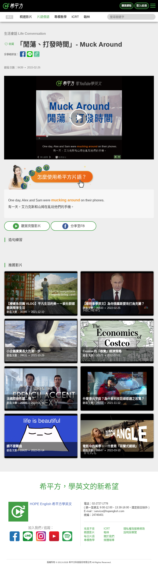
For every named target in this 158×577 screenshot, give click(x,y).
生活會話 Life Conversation (25, 33)
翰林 (87, 16)
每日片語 (89, 536)
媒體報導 (109, 539)
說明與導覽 (130, 532)
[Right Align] (153, 6)
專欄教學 (60, 16)
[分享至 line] (30, 54)
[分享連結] (37, 54)
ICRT (75, 16)
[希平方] (13, 6)
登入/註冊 (141, 5)
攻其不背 (89, 528)
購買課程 (126, 5)
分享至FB (78, 226)
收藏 (11, 43)
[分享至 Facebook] (23, 54)
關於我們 (109, 536)
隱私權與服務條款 (134, 528)
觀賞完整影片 (31, 226)
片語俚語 (43, 16)
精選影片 (26, 16)
